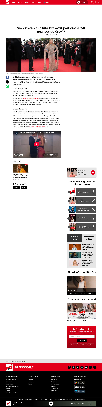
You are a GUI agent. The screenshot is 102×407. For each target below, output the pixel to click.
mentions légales (77, 345)
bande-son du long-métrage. (37, 126)
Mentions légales (34, 399)
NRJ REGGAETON (82, 208)
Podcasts (27, 2)
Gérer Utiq (70, 399)
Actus (33, 2)
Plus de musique (90, 403)
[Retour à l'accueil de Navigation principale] (7, 2)
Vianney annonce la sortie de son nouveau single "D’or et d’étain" (88, 247)
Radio (13, 2)
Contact (27, 399)
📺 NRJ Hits (47, 2)
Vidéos (39, 2)
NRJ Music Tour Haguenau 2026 (76, 321)
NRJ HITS (81, 172)
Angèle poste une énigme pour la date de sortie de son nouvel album (88, 262)
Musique (20, 2)
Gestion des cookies (79, 399)
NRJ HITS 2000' (82, 226)
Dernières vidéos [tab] (89, 237)
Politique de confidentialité (60, 399)
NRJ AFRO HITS (82, 217)
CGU (41, 399)
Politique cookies (48, 399)
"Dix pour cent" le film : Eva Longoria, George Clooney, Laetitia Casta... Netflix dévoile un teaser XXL (87, 256)
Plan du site (20, 399)
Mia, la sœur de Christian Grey (30, 98)
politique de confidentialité (85, 345)
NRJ (79, 191)
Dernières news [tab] (75, 237)
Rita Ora (71, 290)
